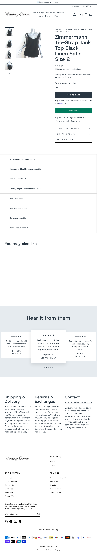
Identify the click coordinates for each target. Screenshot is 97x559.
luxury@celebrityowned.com (78, 402)
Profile (52, 461)
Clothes (48, 16)
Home (57, 29)
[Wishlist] (86, 14)
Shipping (58, 69)
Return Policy (65, 139)
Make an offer (73, 111)
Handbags (60, 13)
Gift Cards (9, 489)
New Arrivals (50, 13)
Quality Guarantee (68, 128)
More (57, 16)
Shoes (39, 16)
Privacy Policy (55, 489)
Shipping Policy (66, 134)
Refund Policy (55, 481)
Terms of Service (11, 496)
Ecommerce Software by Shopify (48, 550)
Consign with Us (11, 481)
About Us (8, 478)
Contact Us (9, 485)
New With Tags (38, 13)
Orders (52, 465)
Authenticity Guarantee (59, 478)
